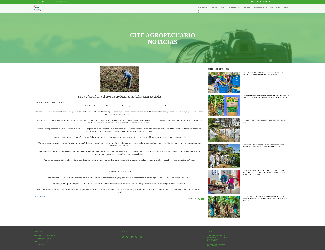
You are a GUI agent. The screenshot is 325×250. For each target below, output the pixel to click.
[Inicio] (38, 8)
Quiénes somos (38, 235)
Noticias (49, 238)
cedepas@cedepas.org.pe (62, 1)
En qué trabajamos (39, 238)
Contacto (49, 241)
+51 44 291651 (43, 1)
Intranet (253, 1)
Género (36, 241)
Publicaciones (51, 235)
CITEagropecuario (40, 196)
